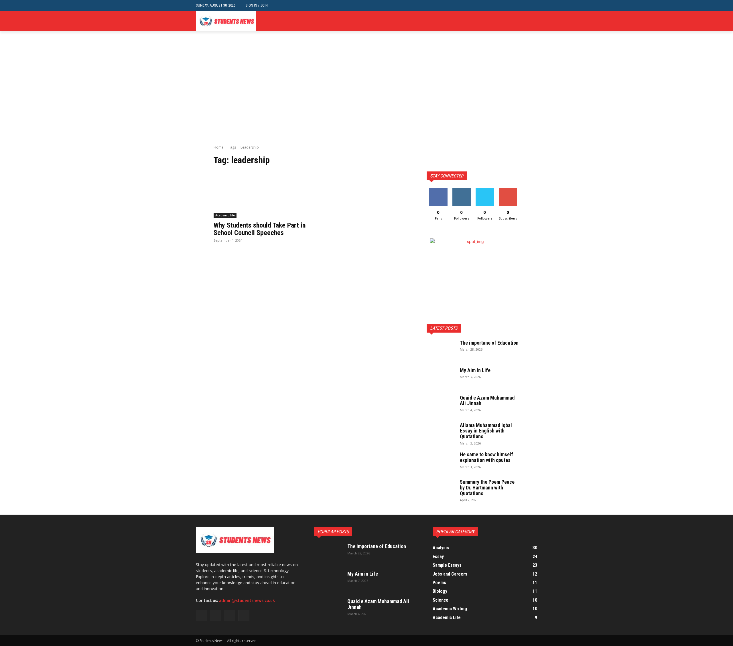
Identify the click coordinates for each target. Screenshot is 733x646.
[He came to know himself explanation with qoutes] (441, 462)
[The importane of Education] (441, 350)
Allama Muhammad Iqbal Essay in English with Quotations (486, 431)
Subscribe (508, 190)
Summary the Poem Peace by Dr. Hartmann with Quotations (487, 487)
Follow (461, 190)
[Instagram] (516, 21)
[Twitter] (525, 21)
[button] (532, 5)
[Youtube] (534, 21)
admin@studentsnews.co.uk (247, 600)
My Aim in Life (475, 370)
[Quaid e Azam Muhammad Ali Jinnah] (441, 405)
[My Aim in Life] (441, 378)
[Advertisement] (366, 102)
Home (219, 147)
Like (438, 190)
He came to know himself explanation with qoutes (486, 457)
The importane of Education (489, 343)
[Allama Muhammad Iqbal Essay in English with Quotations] (441, 432)
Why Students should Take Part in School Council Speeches (260, 229)
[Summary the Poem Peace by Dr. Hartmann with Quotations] (441, 489)
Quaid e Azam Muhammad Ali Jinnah (487, 400)
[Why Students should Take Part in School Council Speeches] (260, 194)
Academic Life (225, 215)
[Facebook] (507, 21)
